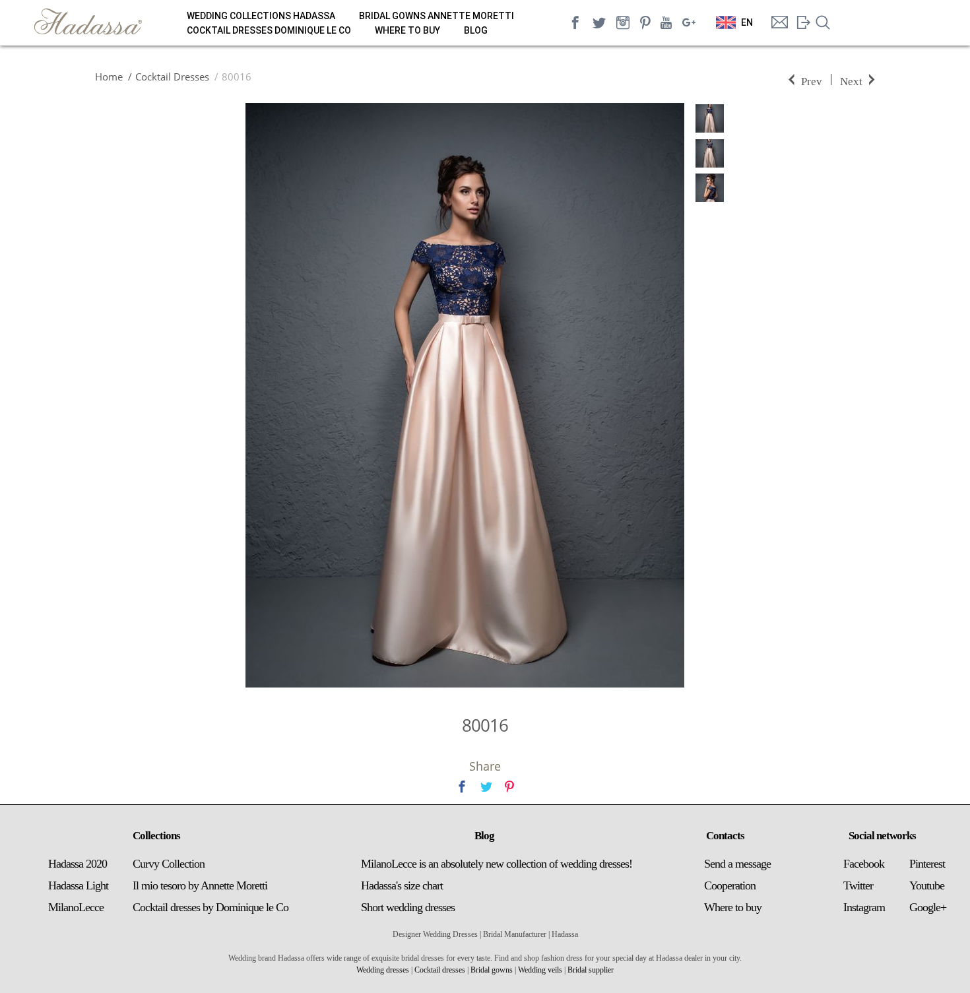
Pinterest (927, 863)
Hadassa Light (78, 885)
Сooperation (730, 885)
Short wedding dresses (408, 907)
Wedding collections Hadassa (261, 16)
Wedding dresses (382, 970)
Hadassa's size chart (402, 885)
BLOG (476, 30)
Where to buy (407, 30)
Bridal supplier (590, 970)
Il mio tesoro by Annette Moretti (200, 885)
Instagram (864, 907)
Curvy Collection (169, 863)
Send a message (737, 863)
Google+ (927, 907)
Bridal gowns (491, 970)
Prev (811, 80)
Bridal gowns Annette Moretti (436, 16)
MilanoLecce (76, 907)
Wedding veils (540, 970)
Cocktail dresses (439, 970)
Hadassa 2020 (77, 863)
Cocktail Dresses (172, 76)
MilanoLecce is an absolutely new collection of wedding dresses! (496, 863)
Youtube (926, 885)
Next (851, 80)
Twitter (858, 885)
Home (109, 76)
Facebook (863, 863)
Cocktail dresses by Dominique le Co (210, 907)
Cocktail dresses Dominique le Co (269, 30)
